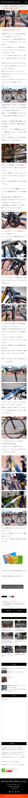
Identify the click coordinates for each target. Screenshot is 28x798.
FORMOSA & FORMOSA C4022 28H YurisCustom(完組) (7, 642)
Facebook (12, 791)
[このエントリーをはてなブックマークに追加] (10, 597)
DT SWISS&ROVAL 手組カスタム (20, 655)
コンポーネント (24, 12)
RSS (18, 791)
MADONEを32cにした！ (6, 761)
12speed (6, 603)
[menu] (26, 2)
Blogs (6, 6)
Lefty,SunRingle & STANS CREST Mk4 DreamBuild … (20, 630)
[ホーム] (1, 5)
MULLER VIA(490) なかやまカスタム (20, 641)
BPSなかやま (11, 603)
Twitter (9, 791)
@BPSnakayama (4, 699)
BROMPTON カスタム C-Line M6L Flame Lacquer (6, 630)
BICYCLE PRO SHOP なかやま (10, 2)
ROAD (20, 603)
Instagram (15, 791)
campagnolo (16, 603)
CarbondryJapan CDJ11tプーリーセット (9, 757)
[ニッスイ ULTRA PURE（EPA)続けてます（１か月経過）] (20, 611)
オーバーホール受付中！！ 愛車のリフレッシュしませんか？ (7, 656)
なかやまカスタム (7, 601)
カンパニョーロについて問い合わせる (12, 586)
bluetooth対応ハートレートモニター (8, 764)
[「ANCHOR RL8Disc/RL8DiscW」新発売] (7, 611)
